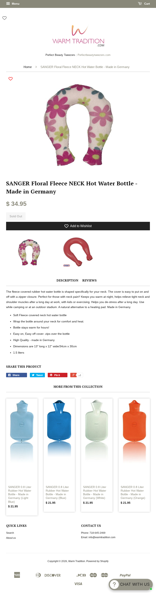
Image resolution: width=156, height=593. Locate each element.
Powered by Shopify (97, 561)
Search (10, 532)
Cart (146, 3)
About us (11, 538)
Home (28, 67)
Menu (15, 3)
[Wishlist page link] (4, 18)
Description (67, 280)
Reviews (89, 280)
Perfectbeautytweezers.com (94, 55)
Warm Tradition (76, 561)
